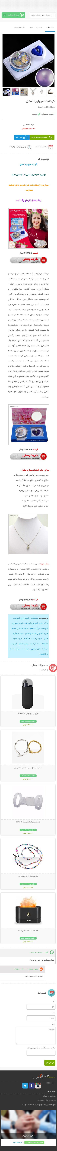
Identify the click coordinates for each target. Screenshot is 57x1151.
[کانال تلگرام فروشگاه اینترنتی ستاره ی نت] (25, 1085)
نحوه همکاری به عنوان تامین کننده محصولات (39, 1105)
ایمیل (53, 1012)
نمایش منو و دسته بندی (41, 15)
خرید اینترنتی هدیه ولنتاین (36, 633)
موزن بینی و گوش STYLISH (28, 714)
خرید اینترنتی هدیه (19, 628)
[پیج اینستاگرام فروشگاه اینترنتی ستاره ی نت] (38, 1085)
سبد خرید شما (13, 15)
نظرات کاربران (19, 27)
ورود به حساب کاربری (34, 1142)
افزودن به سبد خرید (39, 137)
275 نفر (19, 137)
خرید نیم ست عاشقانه (32, 638)
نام (54, 1001)
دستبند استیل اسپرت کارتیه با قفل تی (28, 768)
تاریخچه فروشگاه (49, 1096)
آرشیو (43, 670)
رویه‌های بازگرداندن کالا (47, 1100)
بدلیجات (34, 618)
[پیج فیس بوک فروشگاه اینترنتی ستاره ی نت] (31, 1085)
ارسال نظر (50, 1063)
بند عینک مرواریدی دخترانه (28, 876)
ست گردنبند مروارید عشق (29, 644)
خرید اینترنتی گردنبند (33, 623)
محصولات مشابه (36, 27)
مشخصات (50, 27)
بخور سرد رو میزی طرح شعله (28, 931)
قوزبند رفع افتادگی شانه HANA (28, 822)
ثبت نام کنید (17, 1142)
